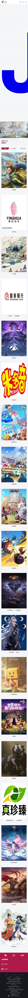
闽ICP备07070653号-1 (15, 991)
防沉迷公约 (17, 976)
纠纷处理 (10, 976)
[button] (12, 136)
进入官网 (14, 184)
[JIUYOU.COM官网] (4, 2)
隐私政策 (6, 974)
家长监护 (21, 974)
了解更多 (14, 605)
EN (26, 2)
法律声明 (14, 974)
